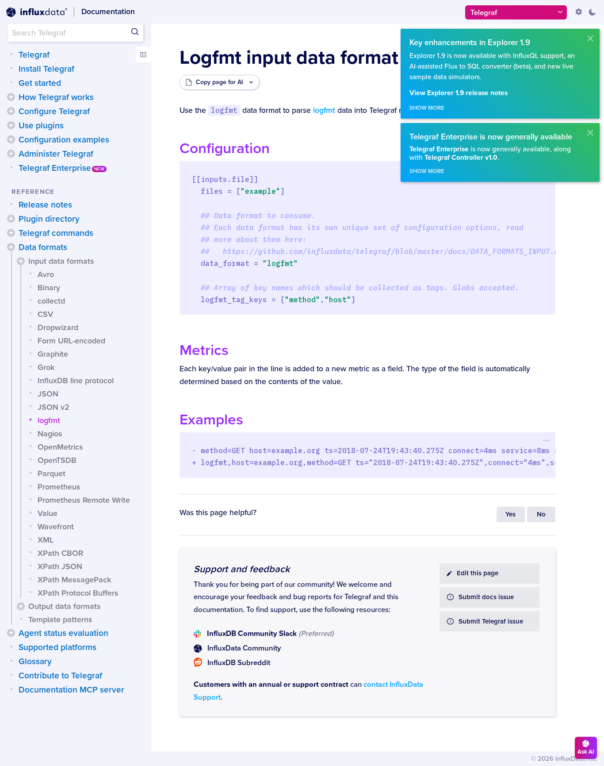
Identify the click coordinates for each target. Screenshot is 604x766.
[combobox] (75, 33)
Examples (211, 420)
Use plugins (41, 125)
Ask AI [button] (585, 751)
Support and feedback (242, 569)
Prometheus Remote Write (84, 500)
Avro (46, 274)
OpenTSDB (57, 460)
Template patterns (60, 619)
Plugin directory (49, 219)
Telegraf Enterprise (55, 168)
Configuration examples (64, 140)
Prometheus (59, 487)
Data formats (43, 247)
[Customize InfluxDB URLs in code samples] (578, 12)
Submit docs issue (486, 597)
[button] (11, 97)
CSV (45, 314)
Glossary (35, 661)
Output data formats (64, 606)
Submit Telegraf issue (491, 621)
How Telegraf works (56, 97)
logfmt (49, 420)
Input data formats (61, 261)
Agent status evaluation (63, 633)
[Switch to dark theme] (592, 12)
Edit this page (477, 573)
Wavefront (56, 526)
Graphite (53, 354)
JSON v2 (53, 407)
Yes (510, 514)
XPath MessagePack (74, 580)
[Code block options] (547, 440)
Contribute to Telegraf (60, 675)
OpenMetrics (60, 447)
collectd (51, 301)
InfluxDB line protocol (76, 380)
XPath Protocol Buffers (78, 593)
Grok (46, 367)
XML (46, 540)
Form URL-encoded (71, 341)
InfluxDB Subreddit (238, 662)
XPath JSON (60, 566)
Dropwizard (58, 327)
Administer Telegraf (56, 154)
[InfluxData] (36, 12)
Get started (40, 83)
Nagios (50, 434)
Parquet (51, 473)
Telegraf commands (56, 233)
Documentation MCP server (71, 690)
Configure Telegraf (54, 111)
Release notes (45, 205)
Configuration (225, 148)
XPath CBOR (60, 553)
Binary (49, 288)
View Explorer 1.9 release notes (458, 93)
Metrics (204, 350)
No (541, 514)
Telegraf (34, 55)
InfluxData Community (244, 648)
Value (47, 513)
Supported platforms (57, 647)
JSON (48, 394)
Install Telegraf (46, 69)
